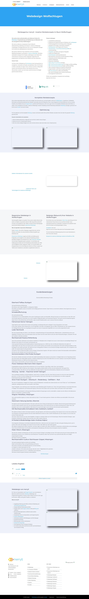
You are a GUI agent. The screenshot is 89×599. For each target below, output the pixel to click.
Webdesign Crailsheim (52, 577)
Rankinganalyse (52, 47)
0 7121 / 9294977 (16, 1)
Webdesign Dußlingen (52, 579)
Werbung (30, 112)
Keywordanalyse (52, 54)
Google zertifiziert (26, 508)
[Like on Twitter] (21, 475)
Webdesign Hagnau (51, 585)
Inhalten (16, 230)
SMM (68, 48)
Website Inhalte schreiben (33, 571)
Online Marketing (32, 580)
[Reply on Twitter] (16, 475)
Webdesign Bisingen (51, 574)
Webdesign (39, 4)
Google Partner (29, 103)
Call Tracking (53, 70)
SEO (49, 64)
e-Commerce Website (33, 569)
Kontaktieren (49, 227)
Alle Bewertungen (44, 453)
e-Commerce (45, 4)
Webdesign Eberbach (52, 581)
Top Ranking (28, 63)
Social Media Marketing (61, 48)
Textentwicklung (51, 48)
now (19, 473)
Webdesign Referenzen (60, 4)
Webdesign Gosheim (51, 583)
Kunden (19, 107)
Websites (38, 263)
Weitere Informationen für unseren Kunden (22, 173)
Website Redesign (32, 578)
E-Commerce (57, 62)
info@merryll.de (13, 575)
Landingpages (51, 4)
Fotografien (50, 51)
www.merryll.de (13, 577)
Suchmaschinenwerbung (56, 65)
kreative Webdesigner (18, 516)
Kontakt (72, 4)
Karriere (67, 4)
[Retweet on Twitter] (19, 475)
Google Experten (29, 492)
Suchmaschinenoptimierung (57, 64)
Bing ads (37, 508)
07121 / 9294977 (17, 572)
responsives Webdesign (30, 225)
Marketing (63, 105)
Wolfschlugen (59, 100)
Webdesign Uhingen (51, 588)
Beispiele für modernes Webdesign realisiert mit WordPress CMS (60, 236)
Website (25, 278)
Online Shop (51, 62)
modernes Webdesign (32, 53)
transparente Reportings (19, 522)
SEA (49, 65)
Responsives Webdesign (17, 236)
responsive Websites (36, 239)
